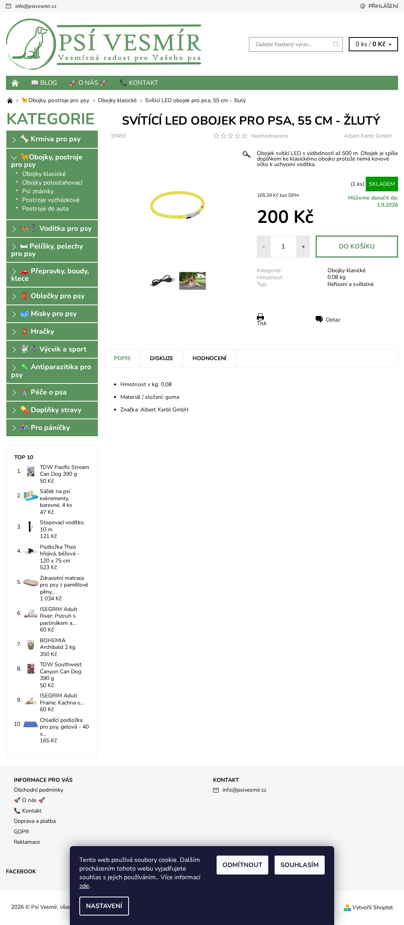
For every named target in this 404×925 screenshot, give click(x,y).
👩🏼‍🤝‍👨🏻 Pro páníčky (45, 427)
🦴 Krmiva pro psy (50, 139)
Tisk (262, 323)
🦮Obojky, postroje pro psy (46, 160)
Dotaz (333, 319)
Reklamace (27, 842)
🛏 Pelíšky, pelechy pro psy (47, 249)
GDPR (21, 831)
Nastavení (104, 906)
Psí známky (38, 191)
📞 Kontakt (139, 82)
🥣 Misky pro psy (48, 313)
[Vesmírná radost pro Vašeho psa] (10, 100)
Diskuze (161, 358)
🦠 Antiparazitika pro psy (51, 370)
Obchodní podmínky (38, 790)
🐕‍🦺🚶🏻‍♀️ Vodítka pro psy (56, 228)
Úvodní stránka (15, 83)
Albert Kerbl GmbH (368, 136)
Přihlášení (383, 6)
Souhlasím (300, 865)
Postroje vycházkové (51, 200)
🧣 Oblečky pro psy (52, 296)
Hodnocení (209, 358)
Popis (122, 358)
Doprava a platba (35, 821)
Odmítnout (242, 865)
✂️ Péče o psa (43, 392)
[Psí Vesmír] (104, 44)
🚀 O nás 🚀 (88, 82)
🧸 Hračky (37, 331)
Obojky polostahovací (52, 182)
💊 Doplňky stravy (50, 410)
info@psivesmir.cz (35, 6)
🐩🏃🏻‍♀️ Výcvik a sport (53, 349)
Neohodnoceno (269, 136)
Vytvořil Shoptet (372, 907)
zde (84, 886)
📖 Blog (44, 82)
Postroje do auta (45, 208)
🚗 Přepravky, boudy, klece (50, 274)
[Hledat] (336, 44)
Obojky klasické (346, 270)
